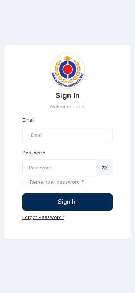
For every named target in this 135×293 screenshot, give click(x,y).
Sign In (67, 201)
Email (28, 120)
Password (33, 153)
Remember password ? (57, 182)
